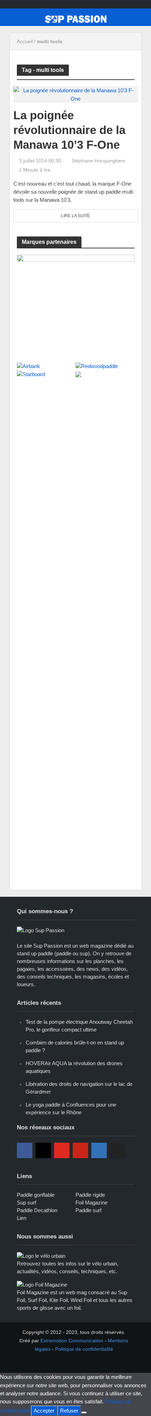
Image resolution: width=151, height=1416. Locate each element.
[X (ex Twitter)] (117, 1150)
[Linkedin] (99, 1150)
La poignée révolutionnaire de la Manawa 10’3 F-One (69, 130)
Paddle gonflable (35, 1195)
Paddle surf (88, 1210)
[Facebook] (24, 1150)
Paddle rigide (90, 1195)
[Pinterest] (80, 1150)
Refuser (69, 1411)
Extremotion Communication (71, 1340)
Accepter (44, 1411)
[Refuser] (84, 1412)
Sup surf (26, 1202)
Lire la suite (75, 215)
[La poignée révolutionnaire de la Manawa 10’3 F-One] (75, 94)
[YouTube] (62, 1150)
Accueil (25, 41)
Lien (21, 1218)
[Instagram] (43, 1150)
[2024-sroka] (75, 304)
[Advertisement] (69, 432)
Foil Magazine (91, 1202)
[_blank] (48, 1360)
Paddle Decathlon (37, 1210)
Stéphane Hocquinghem (98, 160)
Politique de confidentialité (84, 1349)
